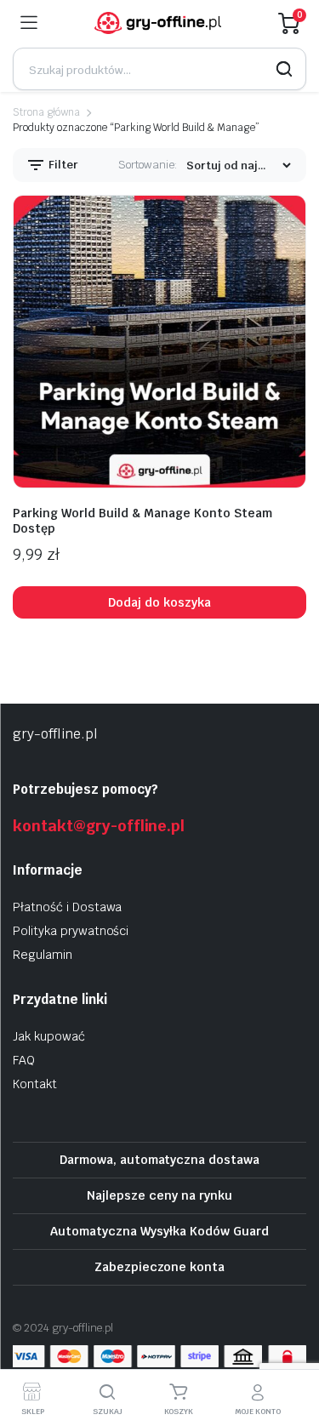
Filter (62, 164)
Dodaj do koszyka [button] (159, 602)
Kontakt (35, 1084)
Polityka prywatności (70, 930)
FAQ (24, 1060)
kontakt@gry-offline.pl (99, 826)
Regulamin (42, 954)
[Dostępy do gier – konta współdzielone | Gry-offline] (157, 23)
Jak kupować (49, 1036)
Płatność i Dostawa (67, 907)
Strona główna (46, 112)
